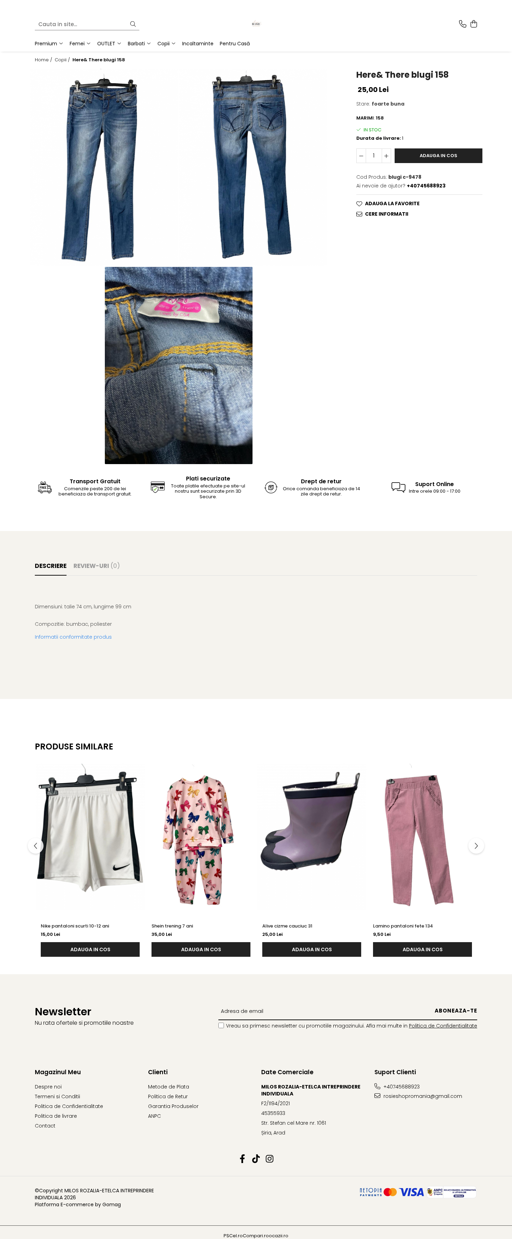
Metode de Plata (168, 1086)
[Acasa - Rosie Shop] (256, 24)
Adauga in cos (438, 155)
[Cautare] (133, 24)
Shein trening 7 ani (172, 926)
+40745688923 (401, 1086)
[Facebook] (242, 1159)
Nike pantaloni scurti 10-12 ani (75, 926)
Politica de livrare (56, 1116)
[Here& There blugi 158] (104, 167)
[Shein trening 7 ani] (201, 837)
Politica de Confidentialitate (443, 1025)
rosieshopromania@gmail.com (422, 1096)
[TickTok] (256, 1159)
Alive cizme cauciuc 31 (287, 926)
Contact (45, 1125)
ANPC (154, 1116)
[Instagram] (270, 1159)
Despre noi (48, 1086)
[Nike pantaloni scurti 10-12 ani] (90, 837)
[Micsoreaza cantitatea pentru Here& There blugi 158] (361, 155)
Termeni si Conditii (57, 1096)
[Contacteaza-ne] (462, 24)
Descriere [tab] (51, 566)
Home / (44, 60)
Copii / (63, 60)
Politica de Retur (168, 1096)
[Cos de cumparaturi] (473, 24)
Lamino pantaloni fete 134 (403, 926)
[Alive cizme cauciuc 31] (311, 837)
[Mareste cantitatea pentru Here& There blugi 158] (386, 155)
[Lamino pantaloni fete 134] (422, 837)
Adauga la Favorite (392, 203)
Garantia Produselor (173, 1106)
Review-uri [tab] (96, 566)
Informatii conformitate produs (73, 636)
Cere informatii (386, 213)
